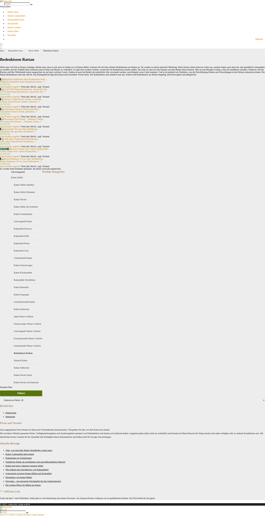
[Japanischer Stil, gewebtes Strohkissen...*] (20, 129)
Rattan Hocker (20, 199)
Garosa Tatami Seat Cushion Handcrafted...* (19, 151)
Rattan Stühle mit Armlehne (26, 207)
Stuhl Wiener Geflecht (23, 316)
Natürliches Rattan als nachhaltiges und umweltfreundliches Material (35, 462)
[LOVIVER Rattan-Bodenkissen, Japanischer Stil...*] (25, 89)
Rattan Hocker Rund (23, 375)
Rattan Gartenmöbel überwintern (20, 454)
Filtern (21, 393)
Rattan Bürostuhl (21, 287)
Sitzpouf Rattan (20, 360)
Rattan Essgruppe (21, 294)
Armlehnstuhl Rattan (23, 258)
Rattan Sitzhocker (21, 309)
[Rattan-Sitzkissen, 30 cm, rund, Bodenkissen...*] (23, 159)
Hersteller (12, 35)
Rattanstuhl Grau (21, 251)
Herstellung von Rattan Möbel (19, 477)
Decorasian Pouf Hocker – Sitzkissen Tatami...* (21, 121)
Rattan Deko (13, 31)
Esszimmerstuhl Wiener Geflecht (28, 338)
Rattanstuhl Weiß (21, 236)
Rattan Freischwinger (23, 265)
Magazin (259, 39)
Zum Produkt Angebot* (10, 87)
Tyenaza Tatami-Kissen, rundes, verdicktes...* (20, 102)
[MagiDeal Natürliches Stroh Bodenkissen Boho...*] (24, 79)
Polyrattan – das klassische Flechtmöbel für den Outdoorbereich (33, 481)
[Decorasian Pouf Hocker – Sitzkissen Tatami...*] (23, 119)
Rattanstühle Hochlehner (24, 280)
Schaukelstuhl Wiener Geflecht (27, 346)
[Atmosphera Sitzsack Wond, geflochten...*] (21, 109)
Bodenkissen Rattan (23, 353)
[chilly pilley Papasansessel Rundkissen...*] (20, 139)
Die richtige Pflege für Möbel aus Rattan (23, 485)
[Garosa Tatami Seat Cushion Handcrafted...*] (29, 149)
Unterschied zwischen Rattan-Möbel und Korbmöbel (29, 473)
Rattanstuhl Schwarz (23, 229)
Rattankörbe (13, 23)
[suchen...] (31, 4)
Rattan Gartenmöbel (16, 16)
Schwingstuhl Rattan (23, 221)
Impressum (10, 416)
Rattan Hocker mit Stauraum (26, 382)
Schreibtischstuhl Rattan (24, 302)
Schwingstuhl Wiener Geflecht (27, 331)
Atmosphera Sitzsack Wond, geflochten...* (18, 111)
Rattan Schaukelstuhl (23, 214)
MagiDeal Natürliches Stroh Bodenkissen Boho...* (22, 82)
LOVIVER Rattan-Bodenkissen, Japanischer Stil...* (22, 92)
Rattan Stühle (33, 51)
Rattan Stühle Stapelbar (24, 185)
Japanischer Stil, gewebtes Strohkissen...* (18, 131)
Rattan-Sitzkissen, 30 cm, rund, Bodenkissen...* (21, 161)
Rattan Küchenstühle (23, 272)
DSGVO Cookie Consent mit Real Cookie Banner (22, 515)
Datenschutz (11, 413)
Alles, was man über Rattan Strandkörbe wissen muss (29, 450)
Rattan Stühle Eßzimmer (24, 192)
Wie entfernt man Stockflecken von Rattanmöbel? (27, 470)
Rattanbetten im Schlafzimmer (19, 458)
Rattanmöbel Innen (16, 20)
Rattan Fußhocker (21, 368)
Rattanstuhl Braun (22, 243)
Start (2, 51)
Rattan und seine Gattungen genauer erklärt (24, 466)
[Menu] (1, 44)
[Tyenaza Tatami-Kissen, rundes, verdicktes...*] (22, 99)
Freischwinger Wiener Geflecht (27, 324)
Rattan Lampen (14, 27)
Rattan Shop (13, 12)
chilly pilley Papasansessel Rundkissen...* (18, 141)
